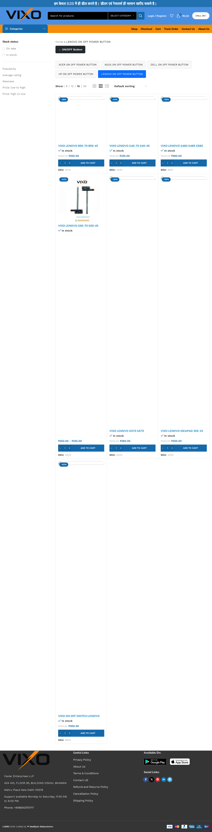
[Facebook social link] (145, 779)
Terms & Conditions (86, 773)
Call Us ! (201, 15)
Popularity (9, 68)
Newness (8, 81)
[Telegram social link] (169, 779)
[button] (81, 163)
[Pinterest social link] (157, 779)
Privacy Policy (82, 759)
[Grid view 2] (94, 86)
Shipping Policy (83, 800)
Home (59, 41)
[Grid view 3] (101, 86)
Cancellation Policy (85, 793)
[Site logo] (23, 15)
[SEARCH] (140, 16)
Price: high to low (14, 93)
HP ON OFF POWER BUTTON (76, 74)
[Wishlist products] (171, 15)
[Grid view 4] (107, 86)
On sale (11, 48)
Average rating (12, 75)
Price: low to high (14, 87)
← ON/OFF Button (70, 49)
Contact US (80, 780)
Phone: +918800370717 (19, 807)
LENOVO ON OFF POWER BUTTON (122, 74)
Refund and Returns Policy (90, 786)
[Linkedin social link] (163, 779)
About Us (79, 766)
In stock (11, 54)
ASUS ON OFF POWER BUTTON (124, 64)
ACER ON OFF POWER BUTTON (78, 64)
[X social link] (151, 779)
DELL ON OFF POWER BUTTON (169, 64)
